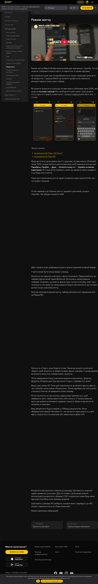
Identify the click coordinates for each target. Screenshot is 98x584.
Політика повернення (83, 552)
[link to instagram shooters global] (66, 573)
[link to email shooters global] (71, 573)
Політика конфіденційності (41, 553)
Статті (57, 552)
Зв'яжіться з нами (17, 552)
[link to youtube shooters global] (60, 573)
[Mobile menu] (92, 2)
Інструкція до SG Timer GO (44, 156)
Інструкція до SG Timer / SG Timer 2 (48, 153)
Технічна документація (43, 560)
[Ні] (96, 575)
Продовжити (87, 8)
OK (38, 581)
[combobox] (56, 8)
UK (74, 8)
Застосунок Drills (61, 547)
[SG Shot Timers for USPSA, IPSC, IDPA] (8, 2)
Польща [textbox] (51, 8)
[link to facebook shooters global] (55, 573)
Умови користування (42, 547)
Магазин (80, 2)
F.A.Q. (77, 547)
